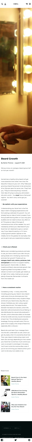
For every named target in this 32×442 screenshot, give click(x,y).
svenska (6, 428)
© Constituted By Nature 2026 (11, 434)
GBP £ (16, 428)
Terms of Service (7, 437)
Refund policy (19, 437)
